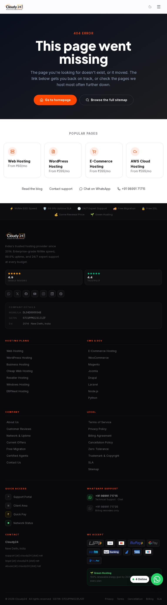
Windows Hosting (17, 384)
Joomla (92, 371)
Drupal (92, 377)
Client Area (17, 505)
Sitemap (93, 469)
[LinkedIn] (52, 293)
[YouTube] (34, 293)
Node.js (92, 391)
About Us (12, 422)
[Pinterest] (60, 293)
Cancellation (135, 598)
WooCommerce (98, 357)
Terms (120, 598)
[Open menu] (159, 7)
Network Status (20, 523)
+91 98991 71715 (133, 189)
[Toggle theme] (150, 7)
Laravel (92, 384)
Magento (93, 364)
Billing (150, 598)
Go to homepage (58, 100)
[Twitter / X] (17, 293)
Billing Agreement (99, 435)
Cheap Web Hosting (19, 371)
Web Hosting (14, 351)
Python (92, 397)
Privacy (109, 598)
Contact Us (13, 462)
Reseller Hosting (16, 377)
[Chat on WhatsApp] (157, 579)
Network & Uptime (18, 435)
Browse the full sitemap (109, 100)
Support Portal (19, 497)
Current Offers (15, 442)
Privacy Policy (97, 429)
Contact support (60, 189)
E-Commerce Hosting (102, 351)
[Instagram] (43, 293)
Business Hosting (17, 364)
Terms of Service (99, 422)
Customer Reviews (18, 429)
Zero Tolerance (98, 449)
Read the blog (32, 189)
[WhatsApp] (8, 293)
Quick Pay (17, 514)
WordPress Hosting (18, 357)
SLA (90, 462)
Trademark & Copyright (103, 455)
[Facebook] (26, 293)
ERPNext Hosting (16, 391)
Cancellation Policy (100, 442)
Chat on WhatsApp (97, 189)
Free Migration (15, 449)
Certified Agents (16, 455)
